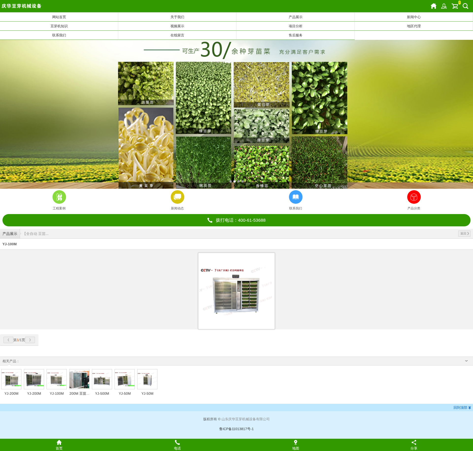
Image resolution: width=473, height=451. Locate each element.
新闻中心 (414, 17)
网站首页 (59, 17)
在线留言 (177, 35)
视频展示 (177, 26)
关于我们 (177, 17)
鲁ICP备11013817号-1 (236, 429)
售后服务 (296, 35)
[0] (454, 6)
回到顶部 (460, 407)
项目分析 (296, 26)
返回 (463, 233)
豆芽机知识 (59, 26)
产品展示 (296, 17)
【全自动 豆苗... (35, 234)
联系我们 (59, 35)
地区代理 (414, 26)
